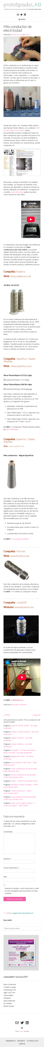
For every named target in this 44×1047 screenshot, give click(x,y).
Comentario (8, 832)
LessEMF (22, 602)
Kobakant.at (18, 700)
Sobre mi (22, 1044)
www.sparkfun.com (21, 366)
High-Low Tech (9, 992)
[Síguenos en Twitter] (21, 14)
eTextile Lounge (10, 987)
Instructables (8, 995)
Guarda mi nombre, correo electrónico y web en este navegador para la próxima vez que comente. (22, 890)
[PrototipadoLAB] (22, 5)
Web (5, 877)
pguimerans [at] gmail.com (23, 913)
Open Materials (9, 1001)
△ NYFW (7, 715)
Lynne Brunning (17, 192)
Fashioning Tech (10, 990)
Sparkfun (22, 358)
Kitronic (21, 551)
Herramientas (10, 1041)
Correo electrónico (11, 868)
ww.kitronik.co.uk (19, 555)
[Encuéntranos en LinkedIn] (25, 14)
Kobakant (7, 998)
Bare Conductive (10, 984)
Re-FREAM (8, 1003)
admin (27, 35)
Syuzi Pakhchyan (12, 429)
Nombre (7, 859)
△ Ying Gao (36, 715)
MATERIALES (21, 1041)
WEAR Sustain (9, 1006)
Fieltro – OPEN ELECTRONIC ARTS (24, 781)
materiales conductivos (19, 705)
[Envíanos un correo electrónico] (18, 14)
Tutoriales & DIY (32, 1041)
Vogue (21, 1031)
